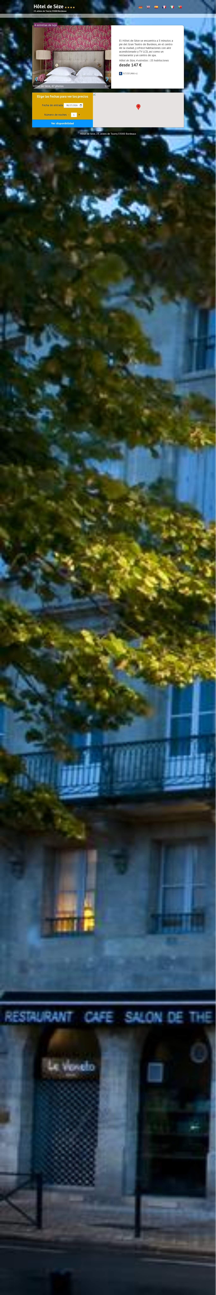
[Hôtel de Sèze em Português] (180, 7)
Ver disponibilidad (62, 123)
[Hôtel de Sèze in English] (148, 7)
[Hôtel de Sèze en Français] (164, 7)
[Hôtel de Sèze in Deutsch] (140, 7)
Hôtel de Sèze (75, 16)
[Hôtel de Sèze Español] (156, 7)
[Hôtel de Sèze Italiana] (172, 7)
